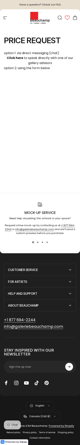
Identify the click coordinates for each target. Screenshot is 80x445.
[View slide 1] (33, 242)
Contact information (40, 437)
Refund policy (13, 432)
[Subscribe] (69, 367)
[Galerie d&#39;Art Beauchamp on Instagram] (16, 383)
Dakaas (23, 442)
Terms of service (47, 432)
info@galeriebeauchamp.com (34, 229)
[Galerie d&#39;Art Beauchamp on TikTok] (36, 383)
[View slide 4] (47, 242)
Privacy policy (30, 432)
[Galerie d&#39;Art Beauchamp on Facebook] (6, 383)
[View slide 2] (37, 242)
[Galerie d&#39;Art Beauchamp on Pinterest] (46, 383)
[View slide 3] (42, 242)
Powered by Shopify (61, 426)
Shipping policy (66, 432)
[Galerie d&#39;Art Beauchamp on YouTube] (26, 383)
